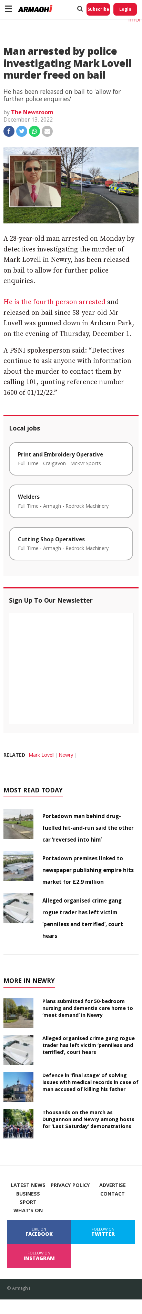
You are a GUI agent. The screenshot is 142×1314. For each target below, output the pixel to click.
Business (28, 1193)
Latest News (28, 1185)
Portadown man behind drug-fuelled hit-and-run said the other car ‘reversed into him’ (88, 828)
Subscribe (98, 9)
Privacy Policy (70, 1185)
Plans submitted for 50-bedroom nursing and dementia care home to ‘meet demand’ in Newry (87, 1008)
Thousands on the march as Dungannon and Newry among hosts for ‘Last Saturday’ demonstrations (88, 1119)
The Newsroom (32, 112)
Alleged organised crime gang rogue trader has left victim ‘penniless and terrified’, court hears (88, 1045)
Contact (112, 1193)
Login (125, 9)
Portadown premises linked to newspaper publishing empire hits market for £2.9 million (88, 870)
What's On (28, 1210)
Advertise (112, 1185)
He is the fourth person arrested (54, 302)
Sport (28, 1202)
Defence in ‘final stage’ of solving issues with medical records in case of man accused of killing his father (90, 1082)
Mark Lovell (41, 755)
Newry (66, 755)
